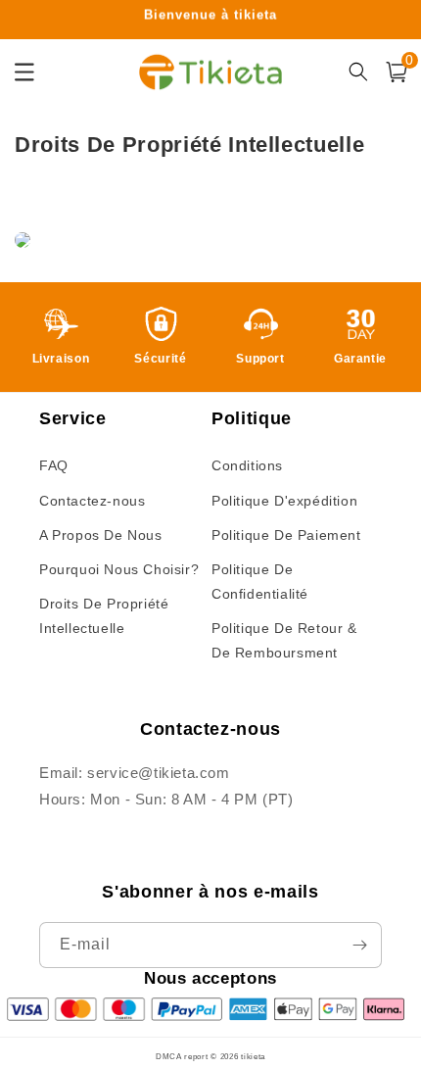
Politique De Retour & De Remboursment (284, 640)
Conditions (247, 465)
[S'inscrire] (359, 945)
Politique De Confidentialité (259, 581)
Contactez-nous (92, 501)
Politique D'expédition (284, 501)
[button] (396, 72)
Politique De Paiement (286, 535)
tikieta (253, 1056)
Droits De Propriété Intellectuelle (103, 616)
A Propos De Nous (101, 535)
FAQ (54, 465)
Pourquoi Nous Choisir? (119, 569)
